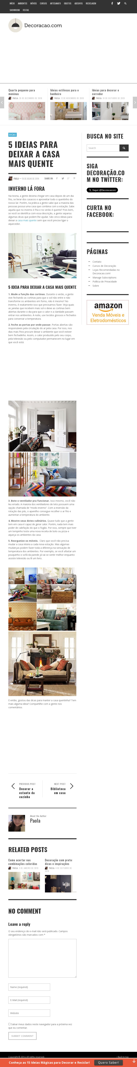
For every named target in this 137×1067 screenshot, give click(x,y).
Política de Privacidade (105, 281)
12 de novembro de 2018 (30, 98)
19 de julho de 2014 (30, 178)
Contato (97, 261)
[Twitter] (118, 3)
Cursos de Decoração (104, 265)
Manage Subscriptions (104, 277)
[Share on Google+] (68, 178)
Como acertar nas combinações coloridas (22, 862)
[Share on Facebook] (56, 178)
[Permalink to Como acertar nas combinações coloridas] (24, 881)
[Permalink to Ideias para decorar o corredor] (68, 111)
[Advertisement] (79, 56)
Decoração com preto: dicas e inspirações (109, 92)
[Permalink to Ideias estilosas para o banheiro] (27, 111)
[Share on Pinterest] (74, 178)
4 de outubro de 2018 (113, 98)
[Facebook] (112, 3)
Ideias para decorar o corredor (63, 92)
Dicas (12, 134)
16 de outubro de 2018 (72, 98)
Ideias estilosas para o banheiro (23, 92)
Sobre (96, 285)
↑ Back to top (122, 1056)
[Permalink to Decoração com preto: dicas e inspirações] (110, 111)
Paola (15, 98)
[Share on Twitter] (62, 178)
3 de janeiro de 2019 (28, 868)
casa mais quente (27, 220)
